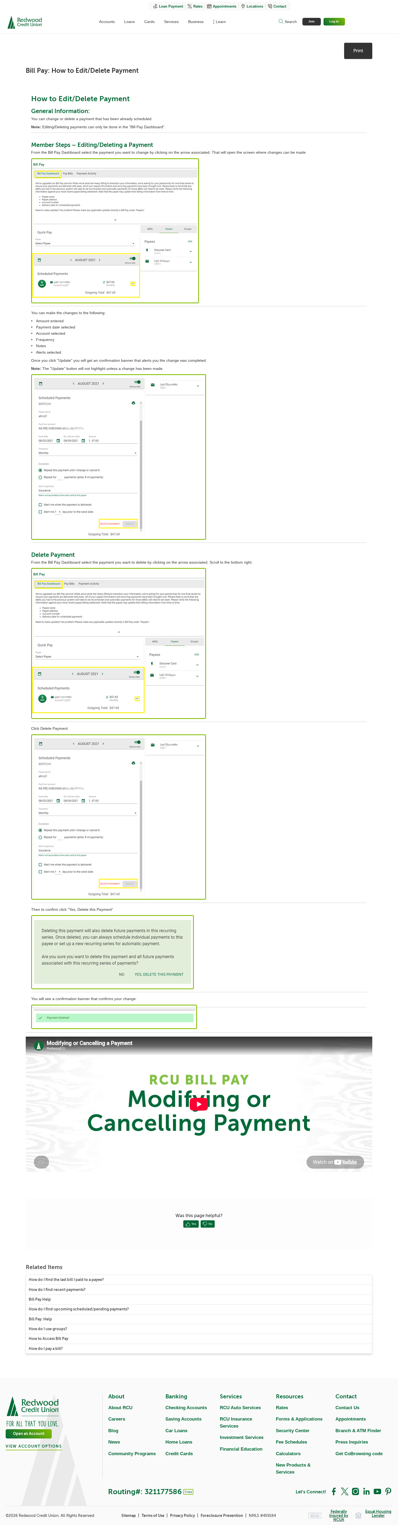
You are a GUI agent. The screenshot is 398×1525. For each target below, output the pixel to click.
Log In (334, 21)
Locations (255, 6)
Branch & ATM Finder (358, 1430)
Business (196, 21)
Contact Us (347, 1407)
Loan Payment (171, 6)
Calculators (288, 1453)
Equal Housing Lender (378, 1514)
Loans (129, 21)
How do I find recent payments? (57, 1290)
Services (171, 21)
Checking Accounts (186, 1407)
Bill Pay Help (40, 1299)
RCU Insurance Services (236, 1422)
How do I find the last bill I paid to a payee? (66, 1280)
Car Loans (176, 1430)
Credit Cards (179, 1453)
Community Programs (132, 1453)
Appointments (224, 6)
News (114, 1442)
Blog (113, 1430)
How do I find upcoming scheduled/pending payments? (79, 1309)
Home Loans (178, 1442)
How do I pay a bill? (46, 1349)
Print (358, 50)
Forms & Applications (299, 1419)
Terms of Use (153, 1516)
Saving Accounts (183, 1419)
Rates (198, 6)
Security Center (292, 1430)
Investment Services (241, 1437)
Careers (116, 1419)
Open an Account (28, 1434)
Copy (188, 1491)
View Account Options (34, 1446)
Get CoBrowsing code (359, 1453)
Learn (221, 21)
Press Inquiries (351, 1442)
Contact (279, 6)
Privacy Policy (183, 1516)
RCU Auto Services (240, 1407)
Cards (149, 21)
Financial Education (241, 1449)
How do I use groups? (48, 1329)
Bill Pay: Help (40, 1319)
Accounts (107, 21)
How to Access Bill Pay (48, 1339)
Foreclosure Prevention (222, 1516)
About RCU (120, 1407)
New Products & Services (293, 1468)
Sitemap (129, 1516)
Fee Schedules (291, 1442)
